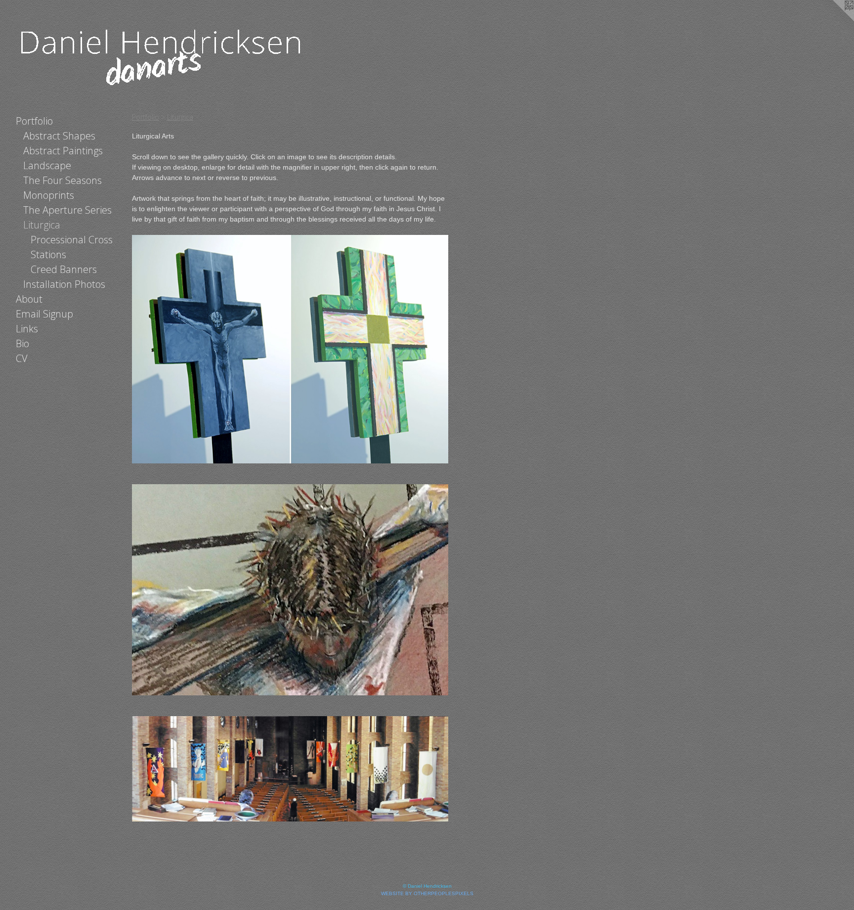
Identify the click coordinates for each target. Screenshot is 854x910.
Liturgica (41, 224)
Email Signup (44, 313)
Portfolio (34, 121)
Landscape (47, 165)
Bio (22, 343)
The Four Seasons (62, 180)
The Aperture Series (67, 210)
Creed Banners (64, 269)
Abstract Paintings (63, 150)
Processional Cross (72, 239)
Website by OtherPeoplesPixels (427, 893)
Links (27, 328)
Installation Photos (64, 284)
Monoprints (48, 195)
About (29, 299)
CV (22, 358)
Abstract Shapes (59, 135)
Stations (48, 254)
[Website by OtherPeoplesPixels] (834, 20)
